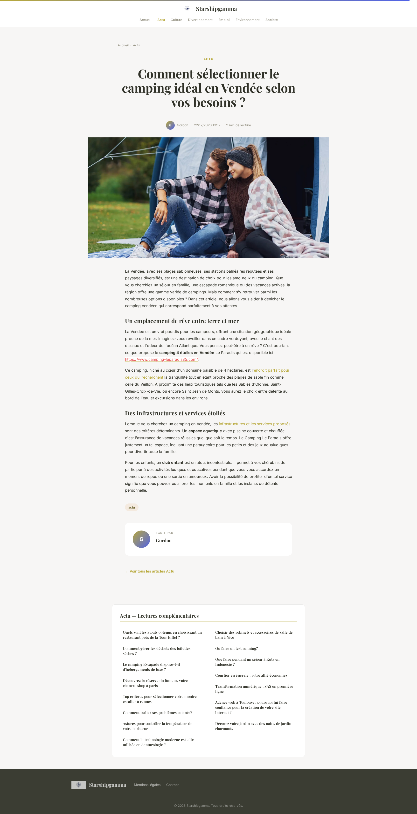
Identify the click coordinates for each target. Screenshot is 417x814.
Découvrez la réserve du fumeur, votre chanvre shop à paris (155, 683)
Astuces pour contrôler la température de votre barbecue (157, 726)
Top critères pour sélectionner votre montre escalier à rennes (160, 699)
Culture (176, 19)
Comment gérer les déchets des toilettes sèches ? (156, 651)
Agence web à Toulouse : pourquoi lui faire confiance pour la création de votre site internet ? (251, 707)
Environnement (248, 19)
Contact (172, 785)
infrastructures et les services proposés (254, 423)
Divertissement (200, 19)
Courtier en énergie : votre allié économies (251, 675)
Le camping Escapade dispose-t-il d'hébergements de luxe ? (151, 667)
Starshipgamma (216, 8)
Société (271, 19)
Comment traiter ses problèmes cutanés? (157, 712)
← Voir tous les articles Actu (149, 571)
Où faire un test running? (236, 648)
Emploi (224, 19)
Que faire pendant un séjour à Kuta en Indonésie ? (247, 662)
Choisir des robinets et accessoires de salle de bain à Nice (254, 635)
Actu (161, 19)
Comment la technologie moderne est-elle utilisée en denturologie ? (158, 742)
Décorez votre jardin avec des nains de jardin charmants (253, 726)
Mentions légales (147, 785)
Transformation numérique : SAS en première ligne (254, 689)
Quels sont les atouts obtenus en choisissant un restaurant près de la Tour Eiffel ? (162, 635)
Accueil (145, 19)
